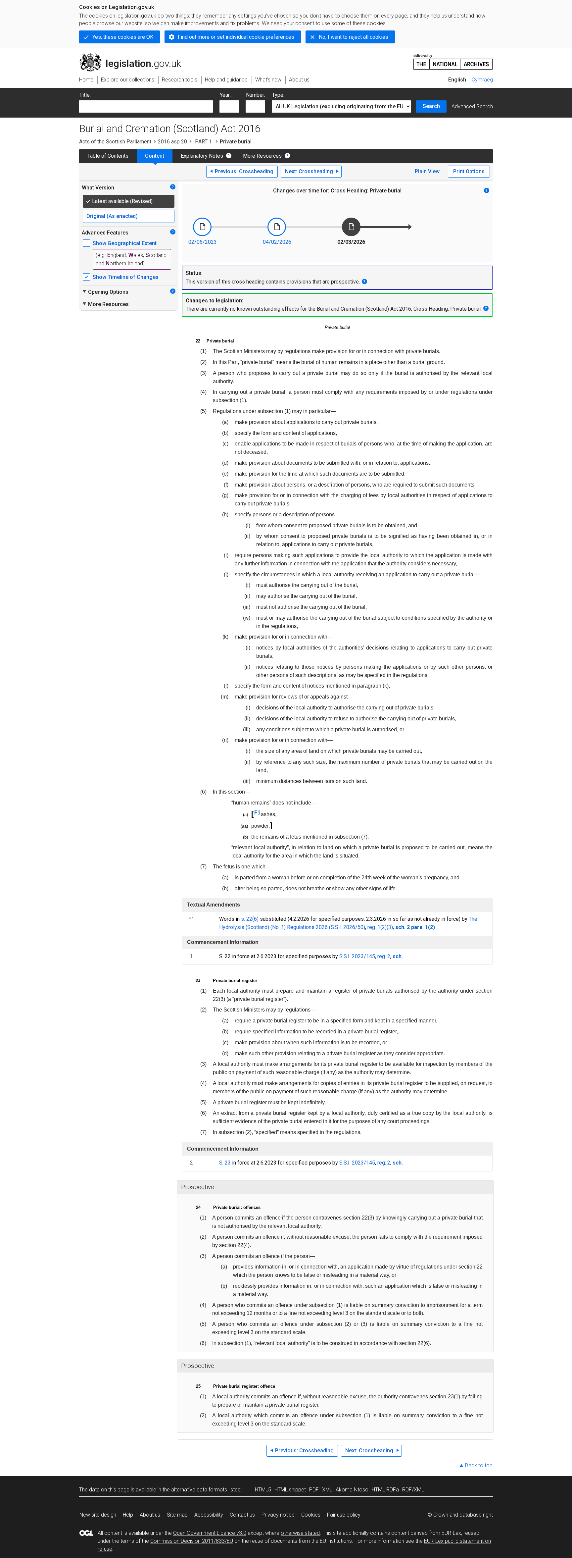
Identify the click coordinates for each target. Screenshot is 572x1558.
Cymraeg (482, 80)
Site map (177, 1515)
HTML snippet (290, 1489)
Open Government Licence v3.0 (209, 1533)
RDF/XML (413, 1489)
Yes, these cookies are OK (122, 37)
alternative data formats (199, 1489)
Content (154, 156)
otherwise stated (300, 1533)
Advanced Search (472, 106)
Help (128, 1515)
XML (327, 1489)
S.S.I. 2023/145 (357, 956)
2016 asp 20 (172, 141)
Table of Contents (107, 156)
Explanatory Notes (202, 156)
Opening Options (105, 291)
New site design (97, 1515)
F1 (257, 812)
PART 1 (203, 141)
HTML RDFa (385, 1489)
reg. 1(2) (377, 927)
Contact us (242, 1515)
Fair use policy (343, 1515)
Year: (225, 95)
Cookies (310, 1515)
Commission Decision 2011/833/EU (191, 1541)
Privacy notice (278, 1515)
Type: (278, 95)
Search (431, 106)
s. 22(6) (250, 919)
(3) (390, 927)
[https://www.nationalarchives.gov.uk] (453, 59)
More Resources (262, 156)
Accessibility (208, 1515)
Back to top (479, 1465)
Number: (255, 95)
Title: (85, 95)
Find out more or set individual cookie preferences (236, 37)
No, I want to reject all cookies (353, 37)
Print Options (469, 171)
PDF (314, 1489)
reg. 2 (383, 956)
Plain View (427, 171)
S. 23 (225, 1163)
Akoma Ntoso (352, 1489)
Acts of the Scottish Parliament (115, 141)
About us (150, 1515)
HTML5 (263, 1489)
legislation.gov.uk (134, 55)
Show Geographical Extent (125, 243)
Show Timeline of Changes (126, 277)
